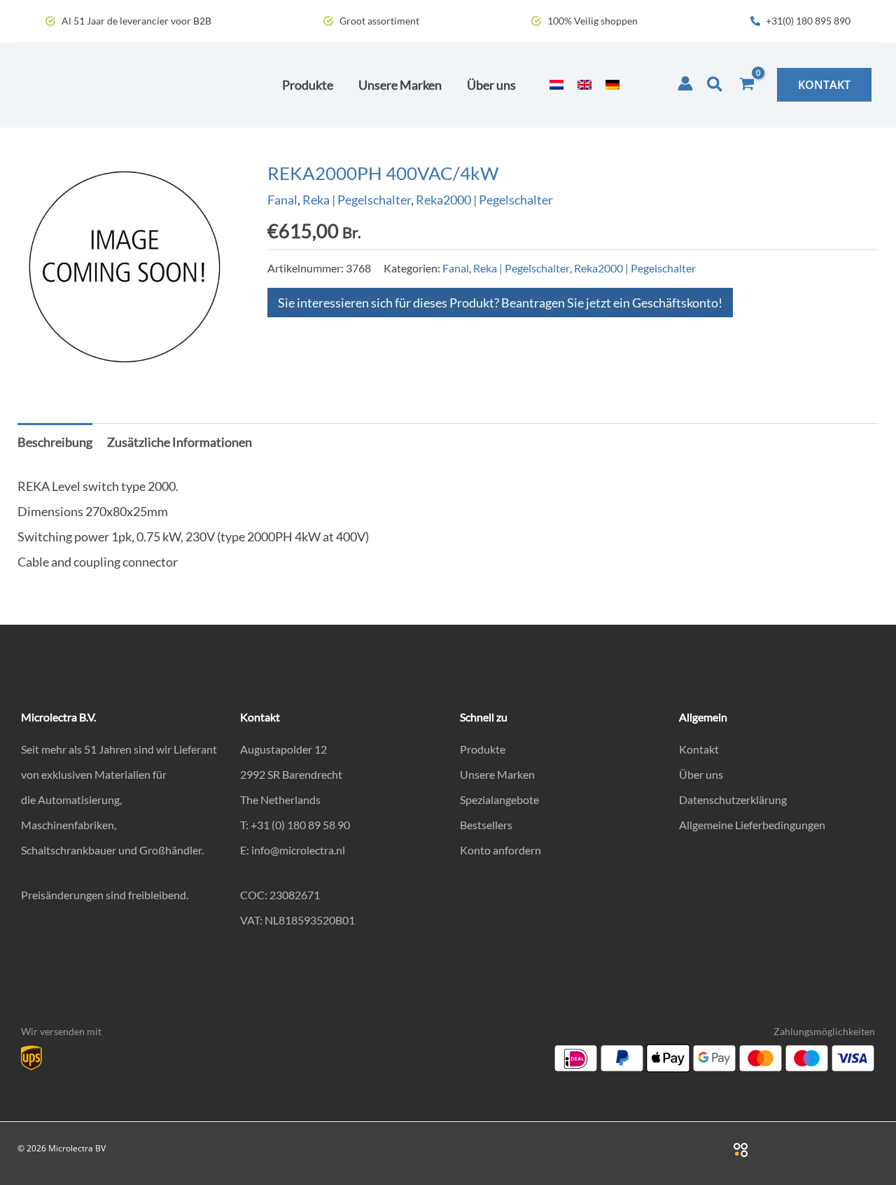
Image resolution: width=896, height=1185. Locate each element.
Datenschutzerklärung (733, 799)
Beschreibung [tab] (55, 442)
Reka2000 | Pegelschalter (484, 199)
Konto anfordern (500, 850)
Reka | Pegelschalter (356, 199)
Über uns (701, 774)
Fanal (282, 199)
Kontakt (699, 749)
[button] (715, 85)
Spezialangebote (499, 799)
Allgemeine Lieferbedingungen (752, 824)
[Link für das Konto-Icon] (685, 83)
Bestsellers (486, 824)
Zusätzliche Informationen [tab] (179, 442)
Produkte (482, 749)
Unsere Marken (497, 774)
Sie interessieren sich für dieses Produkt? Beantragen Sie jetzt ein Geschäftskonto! (500, 302)
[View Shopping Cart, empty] (747, 85)
